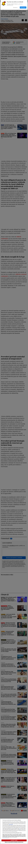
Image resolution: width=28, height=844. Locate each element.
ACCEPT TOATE (14, 840)
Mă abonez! (23, 7)
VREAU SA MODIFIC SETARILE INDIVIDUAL (14, 842)
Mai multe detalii (11, 824)
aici (19, 828)
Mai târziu (15, 7)
